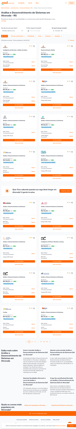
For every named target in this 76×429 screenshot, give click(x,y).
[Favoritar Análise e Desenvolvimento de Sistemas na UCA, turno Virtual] (34, 117)
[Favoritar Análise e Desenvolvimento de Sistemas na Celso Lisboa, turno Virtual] (72, 152)
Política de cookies (33, 419)
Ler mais (3, 21)
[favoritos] (66, 3)
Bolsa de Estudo (5, 8)
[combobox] (37, 31)
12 (44, 341)
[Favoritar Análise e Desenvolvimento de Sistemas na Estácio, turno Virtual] (72, 117)
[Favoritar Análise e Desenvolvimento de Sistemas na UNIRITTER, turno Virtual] (34, 203)
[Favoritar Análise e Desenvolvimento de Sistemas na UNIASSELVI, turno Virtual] (34, 273)
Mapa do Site (56, 419)
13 (47, 341)
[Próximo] (50, 342)
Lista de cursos (14, 8)
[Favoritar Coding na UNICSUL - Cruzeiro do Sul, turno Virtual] (34, 308)
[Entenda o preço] (50, 123)
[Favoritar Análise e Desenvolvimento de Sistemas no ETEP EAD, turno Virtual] (72, 81)
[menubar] (28, 3)
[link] (7, 46)
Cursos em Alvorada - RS (26, 8)
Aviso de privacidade (22, 419)
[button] (4, 36)
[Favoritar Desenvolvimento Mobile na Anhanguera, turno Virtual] (72, 46)
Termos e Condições (46, 419)
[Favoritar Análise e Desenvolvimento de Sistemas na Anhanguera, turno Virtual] (34, 81)
